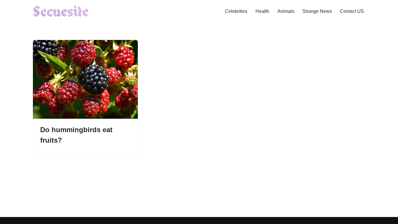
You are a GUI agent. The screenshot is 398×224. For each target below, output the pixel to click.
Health (262, 11)
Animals (285, 11)
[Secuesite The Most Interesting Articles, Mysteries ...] (61, 11)
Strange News (317, 11)
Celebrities (236, 11)
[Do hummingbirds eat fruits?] (85, 79)
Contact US (352, 11)
